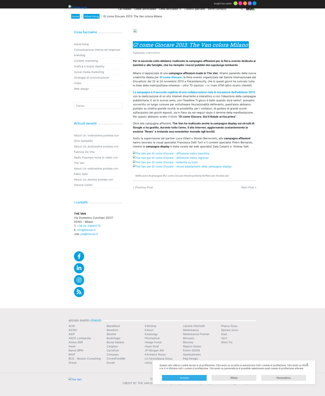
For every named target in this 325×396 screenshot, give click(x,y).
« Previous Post (143, 187)
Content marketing (86, 60)
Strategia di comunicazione (91, 77)
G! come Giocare (173, 175)
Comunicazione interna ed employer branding (97, 52)
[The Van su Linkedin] (79, 268)
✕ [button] (307, 363)
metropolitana (193, 175)
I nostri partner (195, 9)
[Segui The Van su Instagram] (79, 280)
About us (234, 9)
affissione (142, 175)
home (75, 16)
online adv (223, 175)
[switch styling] (235, 3)
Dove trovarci (217, 9)
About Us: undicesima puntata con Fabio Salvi (96, 171)
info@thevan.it (86, 230)
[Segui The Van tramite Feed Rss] (79, 292)
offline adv (209, 175)
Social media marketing (89, 72)
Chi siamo (124, 9)
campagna (156, 175)
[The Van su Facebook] (79, 256)
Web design (81, 88)
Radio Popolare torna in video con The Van (96, 160)
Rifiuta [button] (234, 377)
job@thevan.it (89, 234)
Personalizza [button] (284, 377)
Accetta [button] (184, 377)
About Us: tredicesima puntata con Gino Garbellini (96, 138)
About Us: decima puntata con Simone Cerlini (93, 182)
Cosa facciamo (168, 9)
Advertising (91, 16)
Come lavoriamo (145, 9)
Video (77, 83)
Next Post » (248, 187)
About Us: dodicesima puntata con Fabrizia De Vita (96, 149)
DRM (250, 8)
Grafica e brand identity (89, 66)
